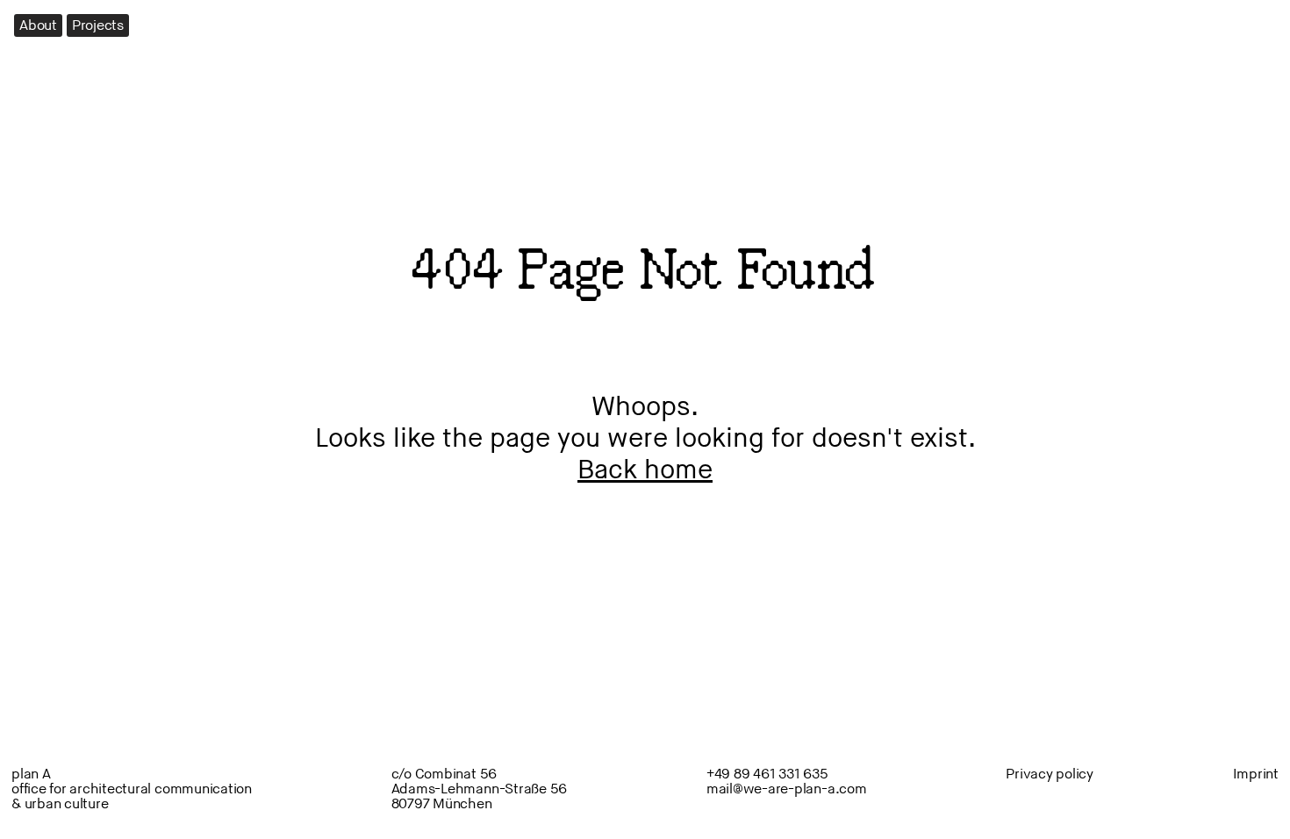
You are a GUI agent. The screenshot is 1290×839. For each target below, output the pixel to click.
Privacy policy (1049, 774)
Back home (645, 470)
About (38, 26)
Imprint (1256, 774)
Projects (98, 26)
